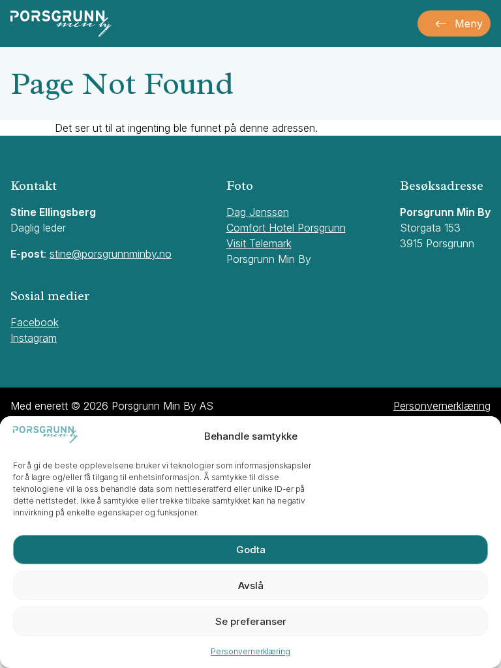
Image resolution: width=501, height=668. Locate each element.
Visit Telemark (259, 243)
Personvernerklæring (250, 651)
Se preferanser (250, 621)
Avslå (251, 585)
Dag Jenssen (257, 212)
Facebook (34, 322)
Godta (251, 549)
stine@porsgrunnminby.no (111, 253)
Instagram (33, 337)
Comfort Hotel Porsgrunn (286, 227)
